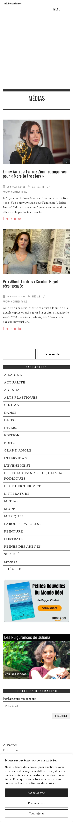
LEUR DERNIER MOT (22, 486)
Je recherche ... (54, 354)
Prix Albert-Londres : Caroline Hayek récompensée (31, 283)
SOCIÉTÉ (11, 554)
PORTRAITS (14, 539)
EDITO (9, 442)
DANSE (10, 412)
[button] (59, 9)
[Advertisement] (36, 51)
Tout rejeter (36, 814)
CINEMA (11, 405)
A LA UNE (13, 374)
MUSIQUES (14, 516)
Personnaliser (36, 803)
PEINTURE (13, 531)
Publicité (10, 750)
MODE (9, 508)
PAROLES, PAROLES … (23, 523)
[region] (36, 788)
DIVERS (10, 427)
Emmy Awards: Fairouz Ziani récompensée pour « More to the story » (35, 173)
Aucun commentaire (15, 191)
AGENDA (12, 390)
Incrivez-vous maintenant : (20, 698)
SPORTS (11, 561)
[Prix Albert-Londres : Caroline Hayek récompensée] (36, 252)
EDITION (12, 435)
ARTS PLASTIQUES (20, 397)
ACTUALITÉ (38, 186)
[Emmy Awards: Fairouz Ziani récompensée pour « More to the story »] (36, 142)
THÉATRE (12, 569)
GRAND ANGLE (17, 450)
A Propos (10, 745)
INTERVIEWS (15, 458)
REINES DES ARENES (22, 546)
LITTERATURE (16, 493)
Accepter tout (36, 793)
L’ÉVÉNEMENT (17, 465)
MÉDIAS (36, 296)
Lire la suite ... (14, 218)
